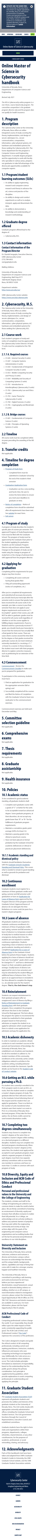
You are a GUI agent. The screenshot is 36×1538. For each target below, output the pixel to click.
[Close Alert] (31, 6)
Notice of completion (13, 504)
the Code (22, 1333)
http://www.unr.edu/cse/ (11, 290)
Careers (18, 1501)
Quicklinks (19, 34)
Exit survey (9, 516)
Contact (18, 1495)
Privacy (18, 1529)
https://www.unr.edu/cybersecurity (15, 298)
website (11, 513)
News (3, 34)
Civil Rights (18, 1518)
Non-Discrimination (18, 1524)
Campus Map (18, 1535)
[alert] (18, 16)
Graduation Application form (16, 485)
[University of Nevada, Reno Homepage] (18, 1475)
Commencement (8, 666)
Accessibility (18, 1507)
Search (26, 34)
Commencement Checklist (11, 669)
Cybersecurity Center (18, 59)
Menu (18, 53)
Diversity (18, 1512)
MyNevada (10, 34)
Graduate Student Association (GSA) (18, 1397)
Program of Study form (14, 469)
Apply (32, 34)
